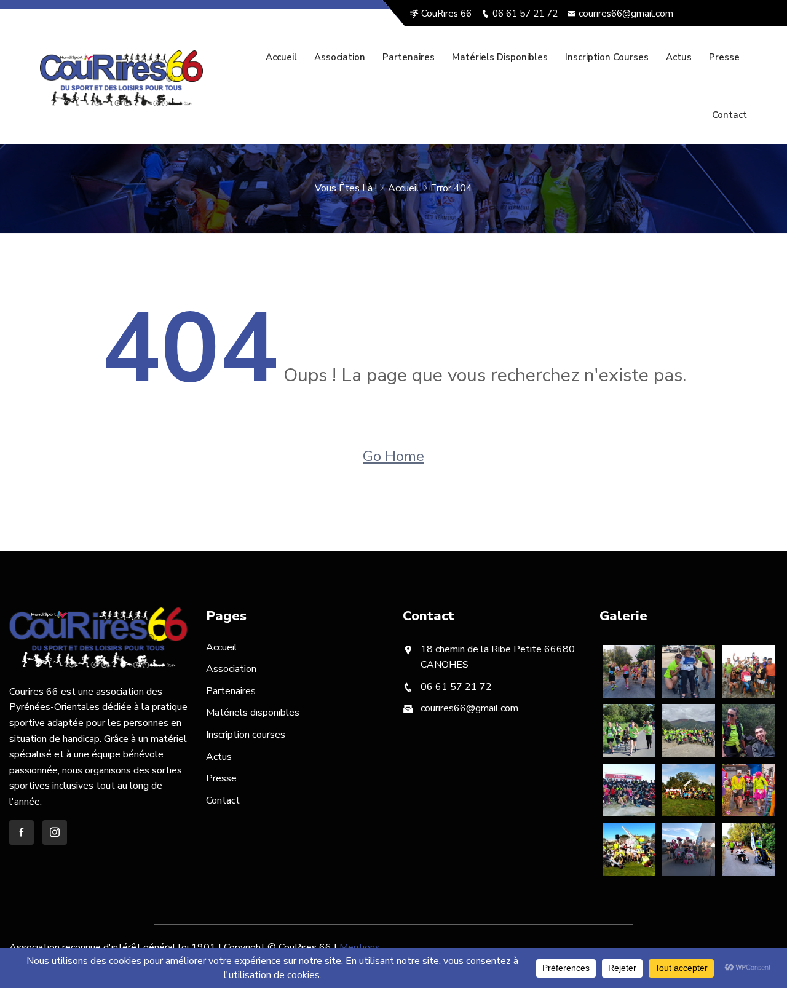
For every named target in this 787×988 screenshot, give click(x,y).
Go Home (393, 456)
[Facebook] (53, 13)
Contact (729, 115)
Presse (724, 57)
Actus (679, 57)
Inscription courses (607, 57)
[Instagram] (72, 13)
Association (339, 57)
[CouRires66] (121, 78)
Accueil (281, 57)
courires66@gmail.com (626, 13)
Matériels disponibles (500, 57)
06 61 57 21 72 (525, 13)
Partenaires (408, 57)
